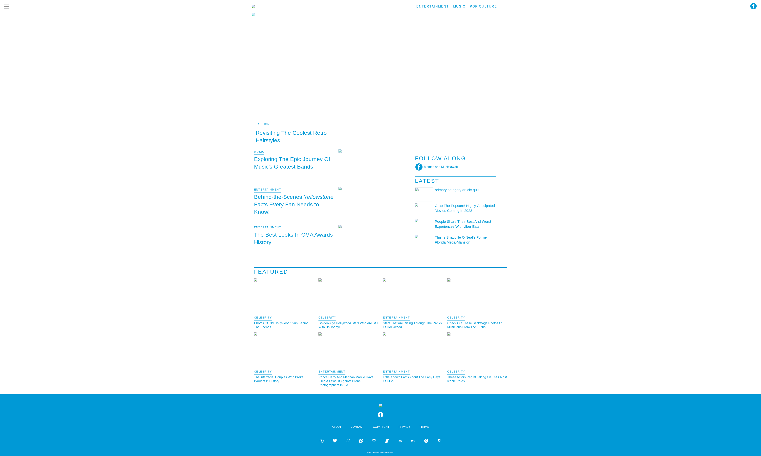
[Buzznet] (321, 441)
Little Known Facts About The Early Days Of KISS (411, 379)
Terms (424, 426)
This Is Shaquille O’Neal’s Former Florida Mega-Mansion (461, 239)
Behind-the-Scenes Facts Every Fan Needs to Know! (294, 204)
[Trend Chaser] (387, 441)
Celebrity (263, 317)
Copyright (381, 426)
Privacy (404, 426)
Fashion (263, 124)
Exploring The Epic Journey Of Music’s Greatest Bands (292, 163)
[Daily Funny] (426, 441)
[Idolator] (335, 441)
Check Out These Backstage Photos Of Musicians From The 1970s (474, 325)
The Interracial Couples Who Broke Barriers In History (278, 379)
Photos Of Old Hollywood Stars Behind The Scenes (281, 325)
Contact (357, 426)
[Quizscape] (413, 441)
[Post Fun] (348, 441)
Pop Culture (483, 6)
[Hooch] (374, 441)
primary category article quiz (457, 190)
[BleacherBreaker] (361, 441)
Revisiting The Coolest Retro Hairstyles (291, 136)
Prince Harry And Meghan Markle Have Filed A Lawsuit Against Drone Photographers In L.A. (345, 381)
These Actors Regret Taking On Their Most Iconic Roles (477, 379)
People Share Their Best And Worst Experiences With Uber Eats (463, 224)
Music (459, 6)
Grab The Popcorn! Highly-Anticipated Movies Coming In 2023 (465, 208)
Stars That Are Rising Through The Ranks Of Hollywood (412, 325)
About (336, 426)
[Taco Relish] (400, 441)
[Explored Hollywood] (439, 441)
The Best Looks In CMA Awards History (293, 238)
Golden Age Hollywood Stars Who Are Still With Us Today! (348, 325)
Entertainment (432, 6)
